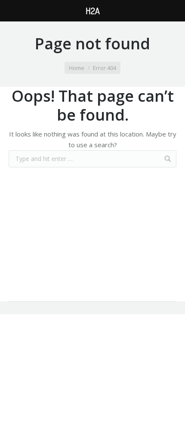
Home (76, 68)
